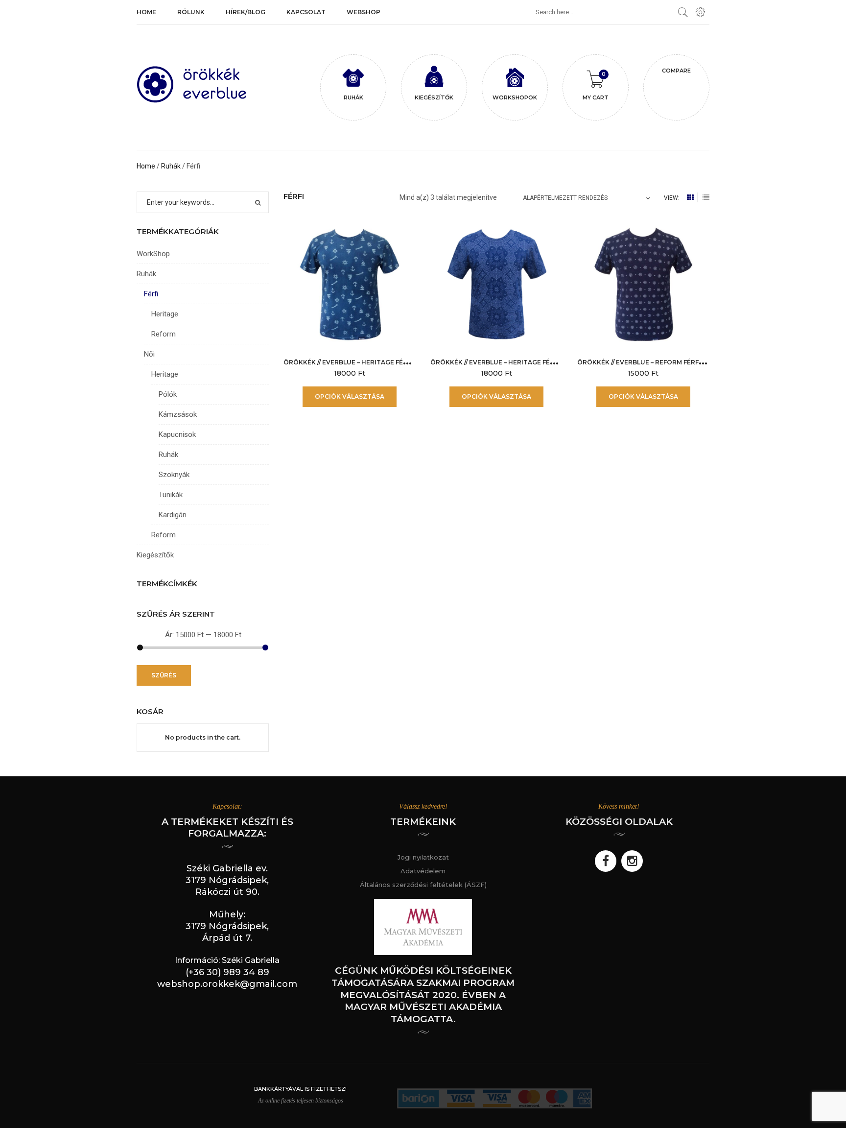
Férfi (151, 293)
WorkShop (153, 253)
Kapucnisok (177, 434)
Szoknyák (174, 474)
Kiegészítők (155, 555)
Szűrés (163, 675)
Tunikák (171, 494)
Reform (163, 334)
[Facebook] (605, 861)
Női (149, 354)
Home (146, 166)
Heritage (164, 314)
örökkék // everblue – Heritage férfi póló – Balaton (376, 362)
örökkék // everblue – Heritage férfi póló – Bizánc (520, 362)
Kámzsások (178, 414)
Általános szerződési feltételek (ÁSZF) (423, 884)
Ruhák (171, 166)
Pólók (168, 394)
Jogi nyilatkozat (423, 857)
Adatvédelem (423, 871)
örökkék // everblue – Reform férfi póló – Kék (658, 362)
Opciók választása (349, 396)
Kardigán (173, 514)
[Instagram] (632, 861)
